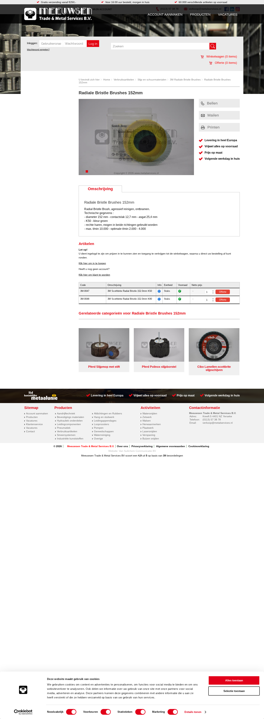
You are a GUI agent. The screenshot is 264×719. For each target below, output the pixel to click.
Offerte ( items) (225, 63)
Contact (30, 431)
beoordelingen (174, 455)
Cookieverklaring (198, 446)
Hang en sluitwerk (104, 417)
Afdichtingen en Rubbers (108, 413)
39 (164, 455)
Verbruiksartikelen (124, 79)
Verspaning (148, 435)
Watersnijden (149, 413)
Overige (98, 438)
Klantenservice (34, 424)
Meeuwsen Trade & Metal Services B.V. (90, 446)
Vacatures (227, 14)
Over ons (122, 446)
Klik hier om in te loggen (92, 263)
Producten (200, 14)
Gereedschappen (104, 431)
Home (106, 79)
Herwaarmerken (151, 424)
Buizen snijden (150, 438)
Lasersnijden (149, 431)
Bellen (212, 103)
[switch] (106, 712)
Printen (213, 127)
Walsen (146, 420)
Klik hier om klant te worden (94, 274)
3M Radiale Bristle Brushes (185, 79)
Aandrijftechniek (66, 413)
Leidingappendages (105, 420)
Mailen (213, 115)
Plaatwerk (148, 427)
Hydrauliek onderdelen (70, 420)
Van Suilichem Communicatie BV (137, 450)
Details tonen (192, 711)
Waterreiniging (102, 435)
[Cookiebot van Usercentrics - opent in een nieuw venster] (23, 712)
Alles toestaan (234, 680)
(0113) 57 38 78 (212, 419)
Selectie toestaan (234, 690)
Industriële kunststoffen (70, 438)
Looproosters (101, 424)
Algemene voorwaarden (170, 446)
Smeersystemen (66, 435)
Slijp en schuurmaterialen (152, 79)
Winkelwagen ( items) (221, 56)
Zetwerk (147, 417)
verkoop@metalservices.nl (218, 422)
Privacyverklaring (142, 446)
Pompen (98, 427)
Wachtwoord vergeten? (38, 49)
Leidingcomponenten (69, 424)
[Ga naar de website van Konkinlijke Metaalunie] (40, 398)
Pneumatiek (63, 427)
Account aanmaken (165, 14)
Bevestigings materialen (70, 417)
